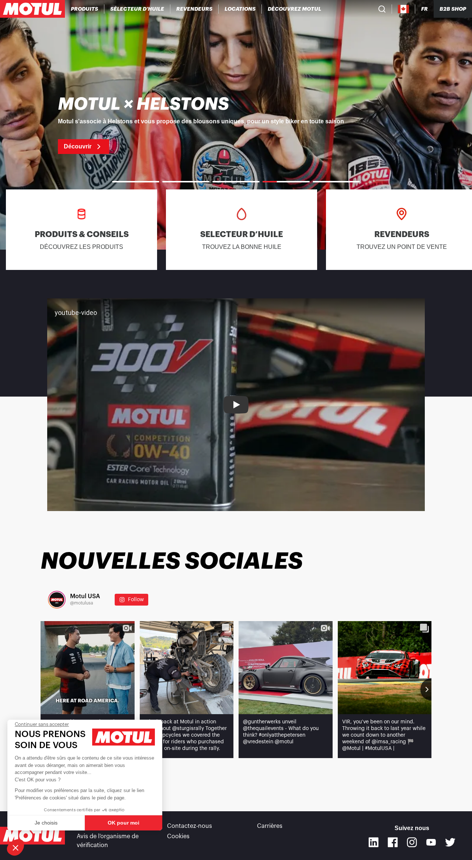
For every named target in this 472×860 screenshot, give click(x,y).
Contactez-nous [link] (189, 826)
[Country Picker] (403, 9)
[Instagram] (412, 842)
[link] (240, 9)
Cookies (178, 836)
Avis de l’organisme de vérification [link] (108, 840)
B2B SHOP (453, 8)
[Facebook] (393, 842)
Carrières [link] (269, 826)
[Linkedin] (373, 842)
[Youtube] (431, 842)
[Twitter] (450, 842)
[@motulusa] (56, 599)
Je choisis (46, 823)
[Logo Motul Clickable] (32, 9)
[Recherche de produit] (382, 9)
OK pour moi (123, 823)
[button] (15, 847)
